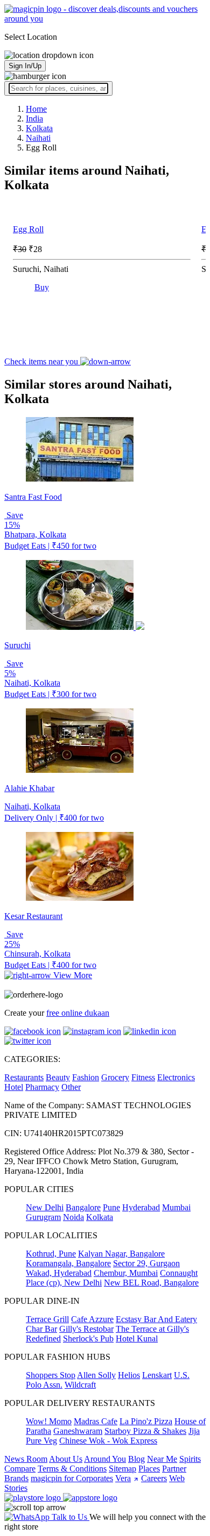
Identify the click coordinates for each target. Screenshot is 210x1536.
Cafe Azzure (92, 1319)
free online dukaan (77, 1012)
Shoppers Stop (50, 1375)
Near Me (162, 1458)
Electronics (176, 1077)
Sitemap (122, 1468)
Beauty (58, 1077)
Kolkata (99, 1217)
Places (149, 1468)
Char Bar (41, 1328)
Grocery (115, 1077)
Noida (73, 1217)
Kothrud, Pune (51, 1253)
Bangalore (83, 1207)
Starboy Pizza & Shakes (145, 1430)
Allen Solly (96, 1375)
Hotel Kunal (137, 1338)
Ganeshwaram (77, 1430)
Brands (16, 1478)
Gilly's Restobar (86, 1328)
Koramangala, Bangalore (68, 1263)
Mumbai (176, 1207)
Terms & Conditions (72, 1468)
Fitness (143, 1077)
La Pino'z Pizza (146, 1421)
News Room (25, 1458)
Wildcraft (80, 1384)
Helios (129, 1375)
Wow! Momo (49, 1421)
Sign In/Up (25, 66)
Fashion (85, 1077)
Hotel (13, 1087)
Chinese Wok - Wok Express (108, 1440)
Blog (136, 1458)
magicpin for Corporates (72, 1478)
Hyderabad (141, 1207)
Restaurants (24, 1077)
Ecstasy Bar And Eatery (156, 1319)
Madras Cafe (95, 1421)
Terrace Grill (47, 1319)
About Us (65, 1458)
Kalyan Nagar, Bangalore (121, 1253)
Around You (105, 1458)
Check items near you (42, 361)
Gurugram (43, 1217)
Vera (123, 1478)
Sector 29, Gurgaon (146, 1263)
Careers (154, 1478)
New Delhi (45, 1207)
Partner (174, 1468)
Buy (41, 287)
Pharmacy (42, 1087)
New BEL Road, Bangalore (151, 1282)
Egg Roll (28, 229)
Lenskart (157, 1375)
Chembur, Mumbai (126, 1272)
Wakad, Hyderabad (59, 1272)
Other (71, 1087)
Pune (111, 1207)
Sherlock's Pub (88, 1338)
